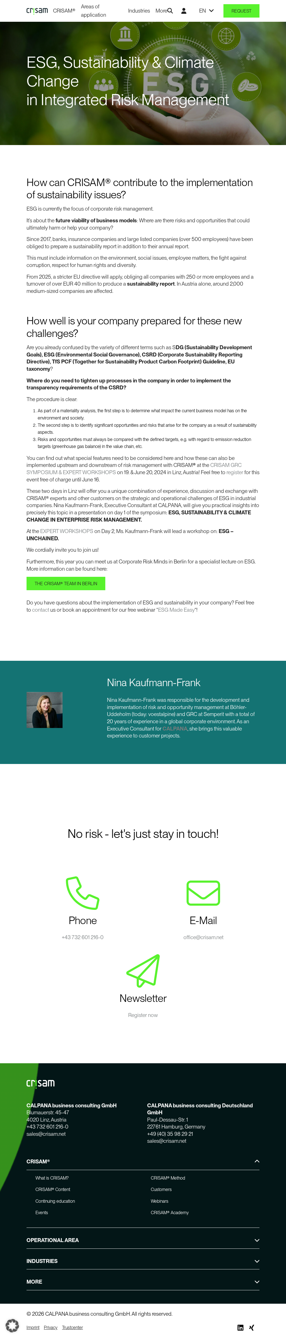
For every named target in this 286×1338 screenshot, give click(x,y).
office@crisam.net (203, 937)
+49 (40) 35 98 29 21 (170, 1134)
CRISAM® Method (168, 1178)
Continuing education (55, 1201)
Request (241, 11)
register (235, 472)
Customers (161, 1189)
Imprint (33, 1327)
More (161, 11)
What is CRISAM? (52, 1178)
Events (41, 1212)
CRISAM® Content (52, 1189)
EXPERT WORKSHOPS (66, 531)
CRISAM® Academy (170, 1212)
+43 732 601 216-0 (83, 937)
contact (40, 610)
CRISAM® (64, 11)
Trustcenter (72, 1327)
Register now (143, 1015)
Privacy (51, 1327)
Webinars (159, 1201)
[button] (12, 1325)
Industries (139, 11)
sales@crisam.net (46, 1134)
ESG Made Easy (176, 610)
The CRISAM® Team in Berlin (66, 583)
